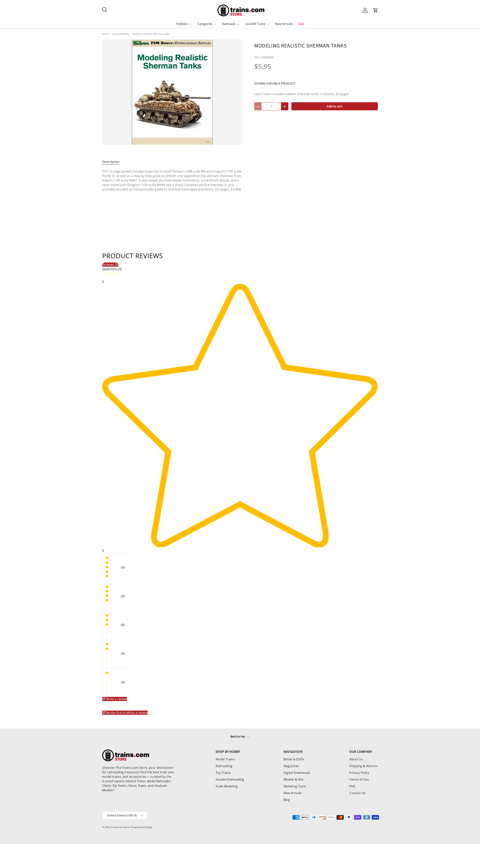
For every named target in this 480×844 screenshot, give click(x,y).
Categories (205, 24)
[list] (172, 92)
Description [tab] (110, 162)
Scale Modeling (120, 34)
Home (105, 34)
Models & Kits (294, 779)
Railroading (224, 766)
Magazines (291, 766)
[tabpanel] (172, 180)
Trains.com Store (120, 827)
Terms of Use (359, 779)
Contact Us (357, 793)
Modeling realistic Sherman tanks (151, 34)
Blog (287, 800)
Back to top (238, 736)
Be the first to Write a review (127, 713)
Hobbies (182, 24)
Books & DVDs (294, 759)
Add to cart (334, 106)
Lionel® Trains (255, 24)
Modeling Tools (295, 786)
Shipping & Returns (363, 766)
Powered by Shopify (141, 827)
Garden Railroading (230, 779)
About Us (356, 759)
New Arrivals (284, 24)
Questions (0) (112, 269)
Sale (301, 24)
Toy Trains (223, 773)
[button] (375, 10)
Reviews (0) (110, 265)
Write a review (116, 699)
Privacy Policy (359, 773)
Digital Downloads (297, 773)
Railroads (229, 24)
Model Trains (225, 759)
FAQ (352, 786)
